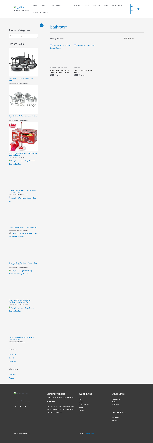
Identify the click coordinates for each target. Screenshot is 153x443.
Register (12, 378)
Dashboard (12, 374)
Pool (106, 5)
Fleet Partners (73, 5)
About (86, 5)
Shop (44, 5)
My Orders (12, 361)
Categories (56, 5)
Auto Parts (117, 5)
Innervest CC (90, 433)
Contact (96, 5)
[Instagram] (15, 406)
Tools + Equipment (41, 12)
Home (35, 5)
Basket (11, 358)
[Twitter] (20, 406)
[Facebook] (29, 406)
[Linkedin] (25, 406)
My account (13, 354)
